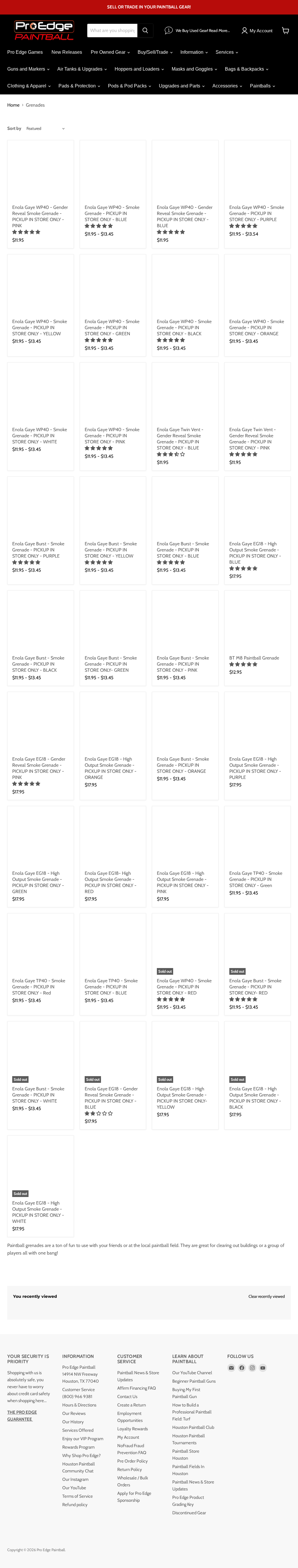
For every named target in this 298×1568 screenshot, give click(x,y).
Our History (73, 1421)
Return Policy (129, 1469)
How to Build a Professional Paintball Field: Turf (192, 1412)
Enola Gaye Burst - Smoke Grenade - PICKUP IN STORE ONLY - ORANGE (183, 765)
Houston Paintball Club (193, 1427)
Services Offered (77, 1430)
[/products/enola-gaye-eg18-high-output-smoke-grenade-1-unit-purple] (257, 725)
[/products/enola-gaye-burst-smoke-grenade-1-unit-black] (40, 623)
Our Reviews (74, 1413)
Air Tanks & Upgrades (80, 69)
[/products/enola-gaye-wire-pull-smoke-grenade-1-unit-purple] (257, 173)
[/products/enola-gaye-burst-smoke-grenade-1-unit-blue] (185, 509)
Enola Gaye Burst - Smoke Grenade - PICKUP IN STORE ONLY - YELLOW (111, 550)
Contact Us (127, 1396)
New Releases (67, 52)
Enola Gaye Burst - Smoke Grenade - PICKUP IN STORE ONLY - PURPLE (38, 550)
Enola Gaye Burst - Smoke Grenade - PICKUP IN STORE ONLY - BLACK (38, 664)
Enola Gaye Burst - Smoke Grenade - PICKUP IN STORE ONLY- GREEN (111, 664)
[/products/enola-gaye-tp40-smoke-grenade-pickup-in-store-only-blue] (113, 946)
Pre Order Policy (132, 1461)
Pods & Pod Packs (128, 85)
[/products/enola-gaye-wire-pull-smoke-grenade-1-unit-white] (40, 395)
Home (13, 105)
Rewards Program (78, 1447)
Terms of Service (77, 1496)
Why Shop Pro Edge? (81, 1455)
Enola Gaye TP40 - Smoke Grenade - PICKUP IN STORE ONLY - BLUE (111, 987)
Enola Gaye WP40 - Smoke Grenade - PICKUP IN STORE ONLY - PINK (112, 436)
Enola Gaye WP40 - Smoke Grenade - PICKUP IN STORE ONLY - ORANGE (256, 327)
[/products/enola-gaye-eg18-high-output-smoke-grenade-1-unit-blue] (257, 509)
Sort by (14, 128)
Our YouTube (74, 1487)
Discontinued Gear (189, 1512)
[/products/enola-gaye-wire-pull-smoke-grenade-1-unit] (40, 287)
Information (192, 52)
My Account (128, 1437)
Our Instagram (75, 1479)
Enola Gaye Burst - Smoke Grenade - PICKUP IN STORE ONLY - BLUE (183, 550)
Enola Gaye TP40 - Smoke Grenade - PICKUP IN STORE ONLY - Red (38, 987)
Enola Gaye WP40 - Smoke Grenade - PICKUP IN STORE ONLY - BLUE (112, 213)
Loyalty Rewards (132, 1428)
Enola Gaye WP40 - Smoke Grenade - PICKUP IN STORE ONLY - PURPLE (256, 213)
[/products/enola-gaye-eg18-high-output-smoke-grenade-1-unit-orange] (113, 725)
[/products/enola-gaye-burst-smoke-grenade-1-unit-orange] (185, 725)
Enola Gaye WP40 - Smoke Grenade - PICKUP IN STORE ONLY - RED (184, 987)
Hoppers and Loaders (138, 69)
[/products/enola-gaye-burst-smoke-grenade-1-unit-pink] (185, 623)
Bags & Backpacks (245, 69)
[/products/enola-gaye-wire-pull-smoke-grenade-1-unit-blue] (113, 173)
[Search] (145, 30)
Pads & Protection (77, 85)
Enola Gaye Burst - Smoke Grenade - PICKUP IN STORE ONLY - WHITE (38, 1095)
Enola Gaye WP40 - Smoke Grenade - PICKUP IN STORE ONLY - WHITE (39, 436)
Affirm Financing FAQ (136, 1388)
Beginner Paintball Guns (194, 1381)
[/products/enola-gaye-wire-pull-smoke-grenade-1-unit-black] (185, 287)
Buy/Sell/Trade (153, 52)
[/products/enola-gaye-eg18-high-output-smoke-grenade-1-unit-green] (40, 839)
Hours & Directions (79, 1405)
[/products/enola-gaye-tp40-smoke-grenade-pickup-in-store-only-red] (40, 946)
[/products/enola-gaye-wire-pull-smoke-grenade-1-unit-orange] (257, 287)
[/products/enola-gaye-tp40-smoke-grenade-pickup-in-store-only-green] (257, 839)
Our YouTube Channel (192, 1372)
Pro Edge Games (25, 52)
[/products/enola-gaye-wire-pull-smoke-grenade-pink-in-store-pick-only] (113, 395)
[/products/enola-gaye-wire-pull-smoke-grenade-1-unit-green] (113, 287)
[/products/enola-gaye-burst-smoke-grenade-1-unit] (113, 509)
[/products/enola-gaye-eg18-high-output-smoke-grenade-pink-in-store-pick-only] (185, 839)
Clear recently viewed (267, 1296)
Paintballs (261, 85)
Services (225, 52)
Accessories (225, 85)
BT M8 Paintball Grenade (254, 658)
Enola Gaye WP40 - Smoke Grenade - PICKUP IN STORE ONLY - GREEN (112, 327)
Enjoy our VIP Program (82, 1438)
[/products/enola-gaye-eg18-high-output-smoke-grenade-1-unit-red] (113, 839)
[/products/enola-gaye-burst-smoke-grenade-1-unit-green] (113, 623)
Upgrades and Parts (180, 85)
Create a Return (131, 1405)
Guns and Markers (26, 69)
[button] (26, 232)
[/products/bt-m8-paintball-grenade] (257, 623)
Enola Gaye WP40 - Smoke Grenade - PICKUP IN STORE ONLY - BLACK (184, 327)
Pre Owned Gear (109, 52)
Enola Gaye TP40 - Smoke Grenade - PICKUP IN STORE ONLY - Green (255, 879)
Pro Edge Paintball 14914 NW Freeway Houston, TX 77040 (80, 1374)
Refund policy (75, 1504)
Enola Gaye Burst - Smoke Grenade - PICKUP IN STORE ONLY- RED (255, 987)
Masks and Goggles (193, 69)
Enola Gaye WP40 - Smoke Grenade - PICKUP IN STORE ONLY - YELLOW (39, 327)
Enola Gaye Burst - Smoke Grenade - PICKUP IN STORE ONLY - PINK (183, 664)
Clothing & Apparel (27, 85)
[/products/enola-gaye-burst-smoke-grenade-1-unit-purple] (40, 509)
